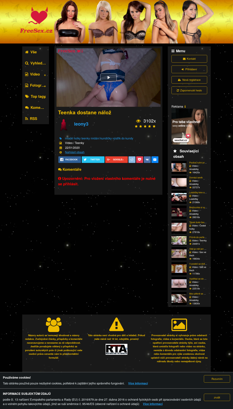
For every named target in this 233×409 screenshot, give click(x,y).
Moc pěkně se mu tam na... (202, 293)
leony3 (81, 123)
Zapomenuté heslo (191, 90)
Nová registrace (191, 80)
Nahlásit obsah (74, 152)
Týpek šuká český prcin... (201, 222)
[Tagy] (60, 138)
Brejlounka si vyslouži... (200, 207)
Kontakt (191, 58)
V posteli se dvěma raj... (201, 263)
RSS (33, 118)
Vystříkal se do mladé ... (201, 278)
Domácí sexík (196, 177)
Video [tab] (35, 74)
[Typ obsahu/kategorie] (60, 143)
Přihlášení (191, 69)
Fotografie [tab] (39, 85)
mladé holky (73, 138)
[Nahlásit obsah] (60, 152)
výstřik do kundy (122, 138)
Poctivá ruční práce (198, 162)
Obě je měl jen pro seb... (201, 248)
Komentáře (40, 107)
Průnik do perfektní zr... (200, 237)
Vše (33, 51)
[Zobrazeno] (138, 121)
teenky (85, 138)
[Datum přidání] (60, 147)
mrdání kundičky (101, 138)
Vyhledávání (41, 63)
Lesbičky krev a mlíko (199, 192)
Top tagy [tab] (38, 96)
